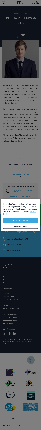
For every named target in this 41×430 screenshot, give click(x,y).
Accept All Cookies (20, 220)
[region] (20, 215)
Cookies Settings (20, 226)
